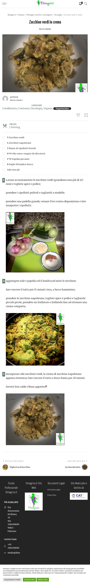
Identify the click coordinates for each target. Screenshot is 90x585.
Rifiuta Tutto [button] (43, 580)
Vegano (47, 108)
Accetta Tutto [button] (29, 580)
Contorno (23, 108)
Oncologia (36, 108)
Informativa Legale (53, 490)
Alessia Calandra (45, 29)
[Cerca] (85, 3)
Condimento (9, 108)
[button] (86, 114)
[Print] (78, 114)
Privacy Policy (51, 495)
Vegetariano (62, 108)
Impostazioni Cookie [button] (12, 580)
